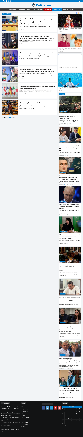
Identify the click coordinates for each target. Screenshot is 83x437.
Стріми (24, 420)
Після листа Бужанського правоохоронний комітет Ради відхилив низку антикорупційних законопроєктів (69, 360)
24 (62, 420)
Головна (24, 406)
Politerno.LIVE (57, 9)
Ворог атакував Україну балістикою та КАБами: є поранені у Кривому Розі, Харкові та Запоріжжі (10, 413)
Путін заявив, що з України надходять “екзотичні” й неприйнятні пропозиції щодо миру (69, 206)
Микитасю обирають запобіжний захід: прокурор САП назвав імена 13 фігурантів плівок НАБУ (69, 299)
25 (65, 420)
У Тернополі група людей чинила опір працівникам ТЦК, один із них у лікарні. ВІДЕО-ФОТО (69, 116)
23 (79, 418)
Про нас (72, 9)
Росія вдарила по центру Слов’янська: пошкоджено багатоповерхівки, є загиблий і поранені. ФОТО (10, 429)
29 (76, 420)
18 (65, 418)
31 (62, 423)
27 (71, 420)
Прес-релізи (65, 9)
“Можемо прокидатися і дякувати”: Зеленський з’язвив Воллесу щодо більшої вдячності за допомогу (37, 70)
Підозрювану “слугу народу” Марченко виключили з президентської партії (37, 104)
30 (79, 420)
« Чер (63, 425)
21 (74, 418)
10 (62, 416)
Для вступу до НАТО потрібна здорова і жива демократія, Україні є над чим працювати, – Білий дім (37, 37)
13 (71, 416)
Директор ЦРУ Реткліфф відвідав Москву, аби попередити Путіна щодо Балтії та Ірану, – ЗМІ (11, 408)
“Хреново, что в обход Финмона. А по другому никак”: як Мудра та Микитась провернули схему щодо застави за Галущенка (69, 328)
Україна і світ (21, 9)
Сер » (66, 425)
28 (74, 420)
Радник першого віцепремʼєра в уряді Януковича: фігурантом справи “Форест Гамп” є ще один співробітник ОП (69, 147)
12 (68, 416)
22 (76, 418)
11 (65, 416)
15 (76, 416)
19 (68, 418)
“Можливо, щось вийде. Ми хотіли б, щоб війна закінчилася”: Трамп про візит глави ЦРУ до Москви (11, 424)
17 (62, 418)
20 (71, 418)
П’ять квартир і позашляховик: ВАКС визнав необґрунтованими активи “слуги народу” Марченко (69, 236)
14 (74, 416)
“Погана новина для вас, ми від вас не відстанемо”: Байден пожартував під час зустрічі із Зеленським (36, 54)
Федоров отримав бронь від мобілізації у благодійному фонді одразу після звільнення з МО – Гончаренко (69, 177)
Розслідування (47, 9)
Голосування (40, 9)
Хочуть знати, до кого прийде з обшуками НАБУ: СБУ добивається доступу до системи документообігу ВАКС (68, 267)
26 (68, 420)
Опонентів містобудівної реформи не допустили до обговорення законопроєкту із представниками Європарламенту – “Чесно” (36, 21)
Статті (28, 9)
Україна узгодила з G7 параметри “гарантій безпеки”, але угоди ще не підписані (37, 87)
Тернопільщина (12, 9)
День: (7, 13)
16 (79, 416)
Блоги (33, 9)
